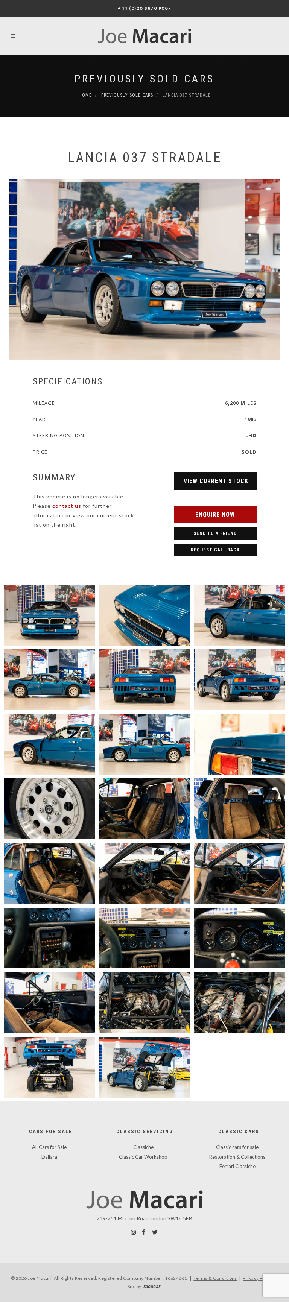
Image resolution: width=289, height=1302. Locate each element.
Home (85, 95)
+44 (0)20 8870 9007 (144, 8)
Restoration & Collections (237, 1157)
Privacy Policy (258, 1278)
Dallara (49, 1157)
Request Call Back (215, 550)
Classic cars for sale (237, 1147)
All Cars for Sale (49, 1147)
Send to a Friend (215, 533)
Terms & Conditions (215, 1278)
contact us (66, 506)
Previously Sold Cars (144, 79)
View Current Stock (216, 481)
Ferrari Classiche (237, 1166)
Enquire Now (215, 514)
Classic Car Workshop (143, 1157)
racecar (151, 1286)
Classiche (143, 1147)
